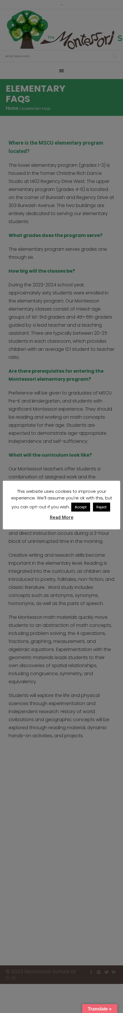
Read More (62, 517)
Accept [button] (81, 507)
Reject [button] (101, 507)
